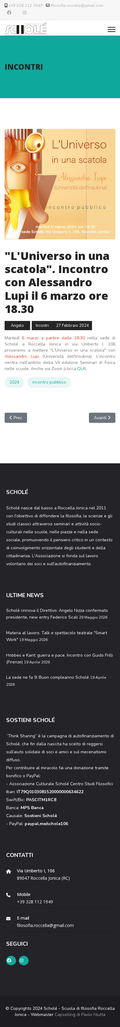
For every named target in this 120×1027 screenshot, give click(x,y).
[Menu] (111, 29)
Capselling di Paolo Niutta (80, 1014)
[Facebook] (9, 13)
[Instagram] (24, 13)
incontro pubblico (49, 382)
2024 (14, 382)
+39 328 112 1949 (25, 5)
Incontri (42, 325)
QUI (81, 369)
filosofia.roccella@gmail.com (77, 5)
